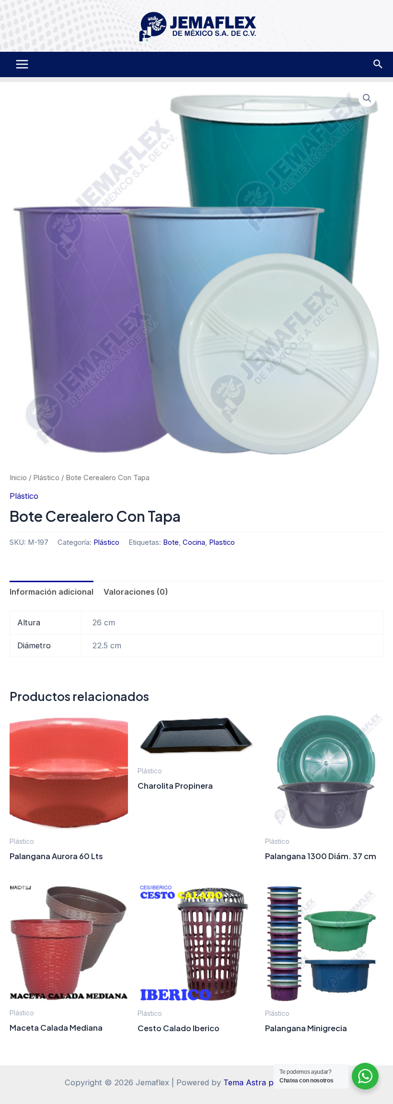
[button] (367, 98)
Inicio (18, 477)
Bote (171, 542)
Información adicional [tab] (51, 592)
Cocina (194, 542)
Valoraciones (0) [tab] (136, 592)
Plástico (46, 477)
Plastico (222, 542)
